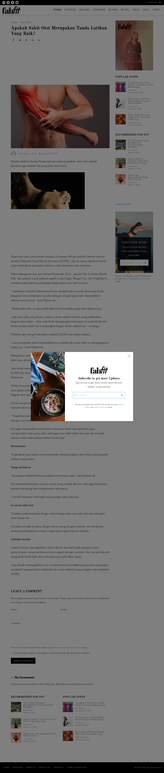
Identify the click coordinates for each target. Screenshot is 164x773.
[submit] (122, 395)
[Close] (129, 356)
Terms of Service (100, 407)
